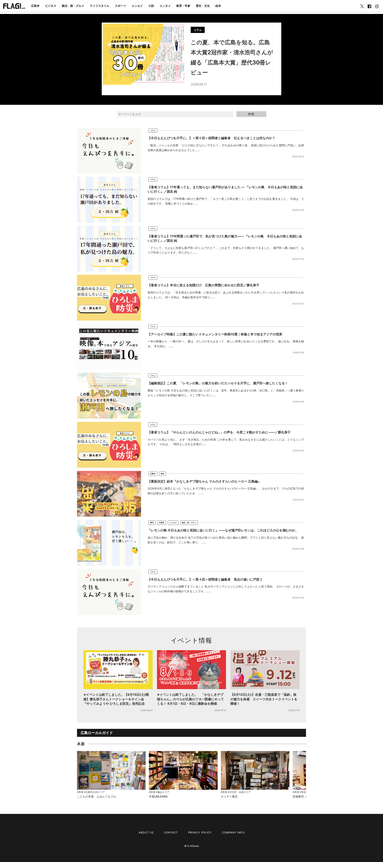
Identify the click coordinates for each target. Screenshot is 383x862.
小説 (151, 5)
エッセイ (137, 5)
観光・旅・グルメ (73, 5)
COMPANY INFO (233, 832)
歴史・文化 (203, 5)
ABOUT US (146, 832)
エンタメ (165, 5)
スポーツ (120, 5)
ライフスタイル (99, 5)
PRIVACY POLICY (200, 832)
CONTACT (171, 832)
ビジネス (50, 5)
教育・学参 (183, 5)
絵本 (218, 5)
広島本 (35, 5)
